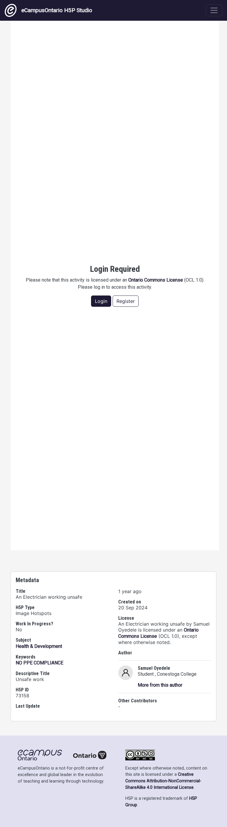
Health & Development (39, 646)
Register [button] (125, 301)
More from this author (160, 685)
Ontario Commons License (155, 280)
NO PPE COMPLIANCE (39, 663)
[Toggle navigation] (214, 10)
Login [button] (101, 301)
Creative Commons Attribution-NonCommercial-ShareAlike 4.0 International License (163, 781)
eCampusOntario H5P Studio (56, 10)
